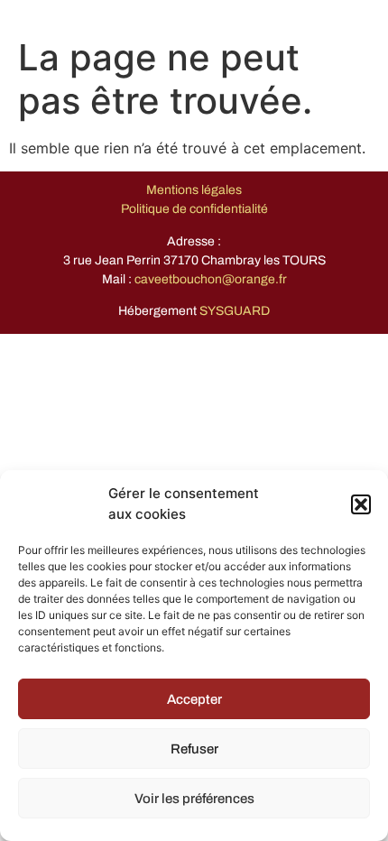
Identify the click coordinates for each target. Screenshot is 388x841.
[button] (361, 504)
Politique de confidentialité (194, 209)
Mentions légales (194, 190)
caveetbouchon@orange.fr (210, 279)
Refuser (194, 749)
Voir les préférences (194, 798)
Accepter (194, 699)
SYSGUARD (234, 311)
